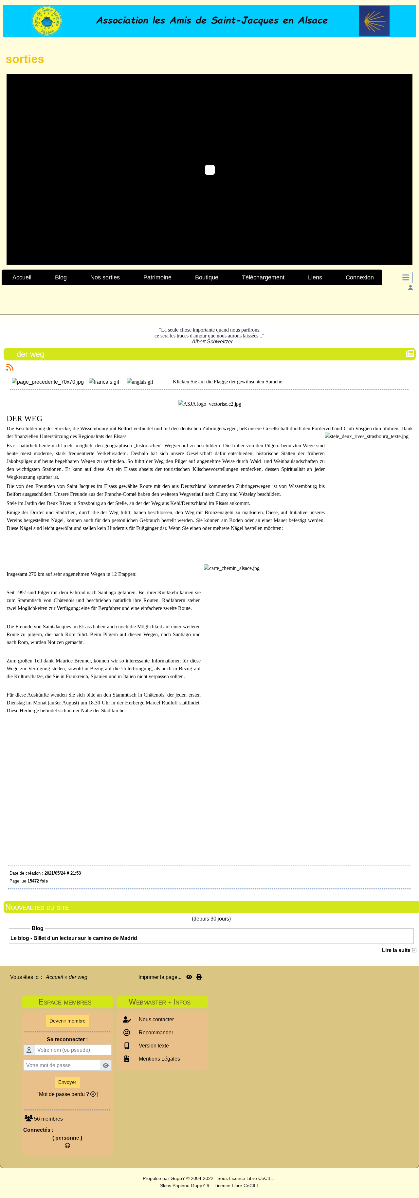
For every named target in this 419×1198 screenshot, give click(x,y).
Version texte (153, 1045)
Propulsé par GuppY (164, 1178)
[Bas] (409, 505)
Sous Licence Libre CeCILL (246, 1178)
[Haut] (409, 482)
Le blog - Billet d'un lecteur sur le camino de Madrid (73, 938)
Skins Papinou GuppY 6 (186, 1185)
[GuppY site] (137, 1178)
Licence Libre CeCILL (236, 1185)
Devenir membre (67, 1021)
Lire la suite (397, 950)
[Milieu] (409, 494)
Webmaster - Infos (166, 1001)
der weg (30, 354)
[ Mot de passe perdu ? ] (67, 1094)
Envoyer (67, 1082)
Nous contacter (155, 1019)
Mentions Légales (158, 1059)
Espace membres (74, 1001)
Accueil (54, 977)
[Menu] (406, 277)
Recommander (155, 1032)
